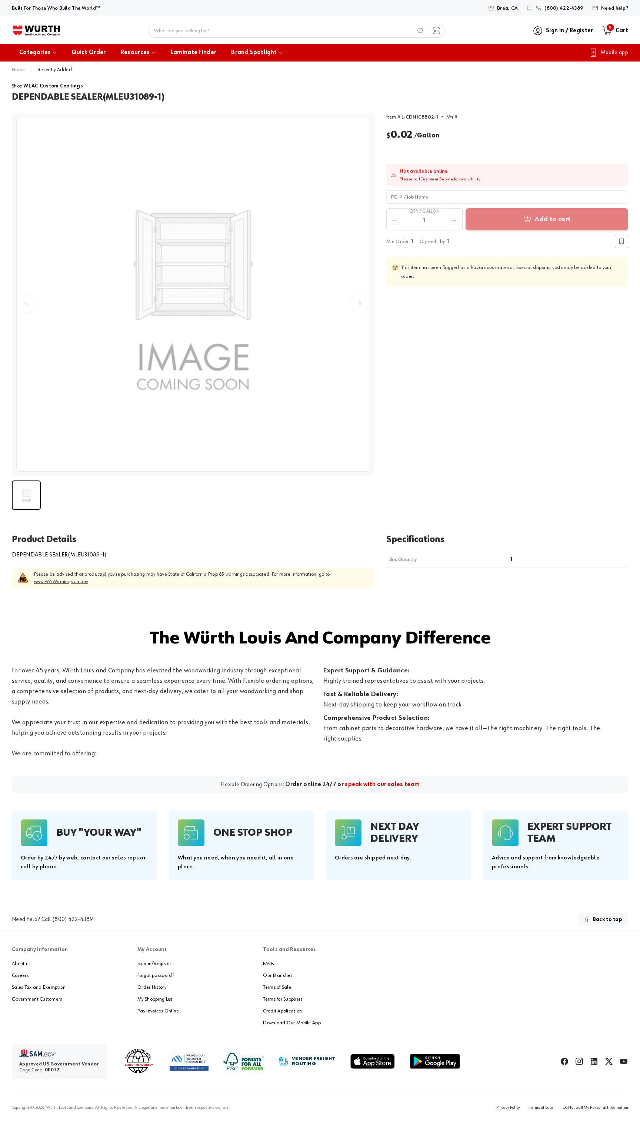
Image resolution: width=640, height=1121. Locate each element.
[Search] (420, 30)
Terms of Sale (277, 987)
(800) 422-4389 (72, 919)
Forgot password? (155, 975)
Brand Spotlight (254, 53)
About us (21, 963)
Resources (135, 53)
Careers (20, 975)
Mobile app (614, 53)
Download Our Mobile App (291, 1022)
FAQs (268, 963)
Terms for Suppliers (282, 999)
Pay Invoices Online (158, 1011)
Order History (151, 987)
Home (18, 69)
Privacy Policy (508, 1107)
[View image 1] (193, 294)
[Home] (36, 31)
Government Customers (37, 999)
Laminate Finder (194, 53)
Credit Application (282, 1011)
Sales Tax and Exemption (39, 987)
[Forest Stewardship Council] (243, 1061)
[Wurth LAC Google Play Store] (435, 1061)
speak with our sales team (382, 785)
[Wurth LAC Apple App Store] (372, 1061)
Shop (47, 86)
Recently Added (54, 69)
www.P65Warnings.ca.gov (61, 581)
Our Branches (277, 975)
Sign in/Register (154, 963)
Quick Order (88, 53)
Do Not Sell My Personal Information (595, 1107)
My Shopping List (154, 999)
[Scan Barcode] (436, 30)
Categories (35, 53)
